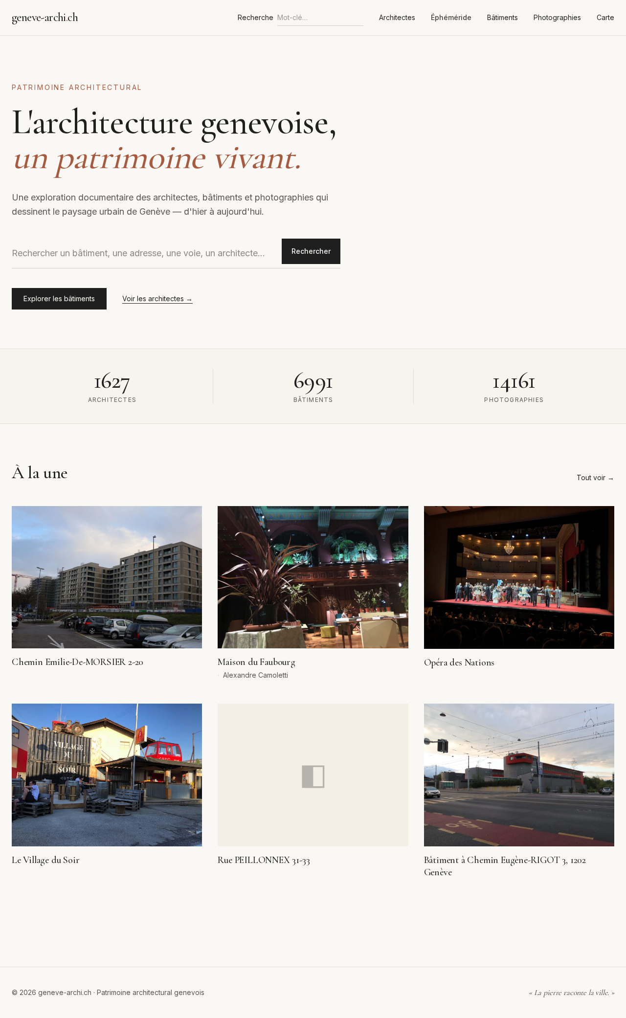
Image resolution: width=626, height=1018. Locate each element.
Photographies (557, 17)
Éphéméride (451, 17)
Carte (605, 17)
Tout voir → (595, 477)
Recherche (255, 17)
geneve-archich (45, 17)
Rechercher (311, 251)
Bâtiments (502, 17)
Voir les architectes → (157, 298)
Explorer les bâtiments (59, 298)
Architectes (397, 17)
